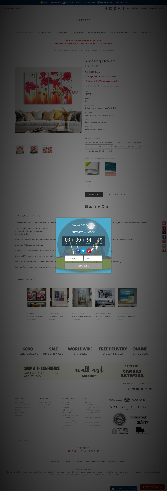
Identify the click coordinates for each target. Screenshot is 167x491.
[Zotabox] (109, 270)
